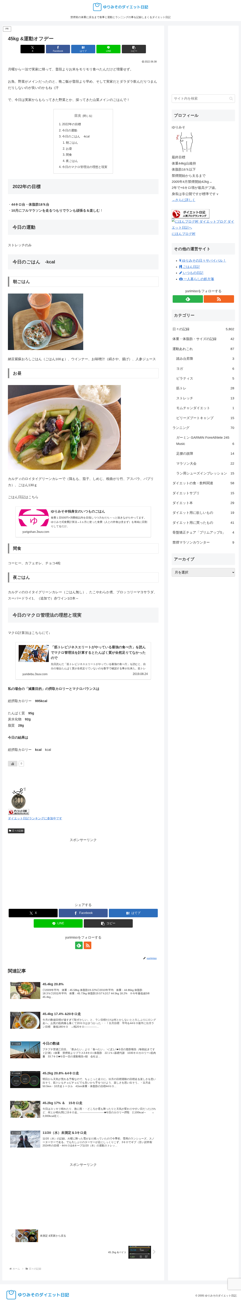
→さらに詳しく (183, 200)
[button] (134, 49)
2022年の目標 (71, 124)
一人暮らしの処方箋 (198, 279)
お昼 (69, 148)
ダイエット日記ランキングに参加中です (35, 818)
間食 (69, 154)
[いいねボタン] (12, 763)
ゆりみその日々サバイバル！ (203, 260)
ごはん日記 (191, 267)
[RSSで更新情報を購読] (87, 945)
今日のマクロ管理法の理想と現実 (84, 167)
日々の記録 (17, 830)
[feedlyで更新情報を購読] (79, 945)
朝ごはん (72, 142)
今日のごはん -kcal (76, 136)
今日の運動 (69, 130)
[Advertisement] (83, 869)
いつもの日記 (192, 273)
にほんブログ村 (183, 234)
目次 (77, 115)
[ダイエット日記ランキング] (18, 800)
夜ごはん (72, 160)
